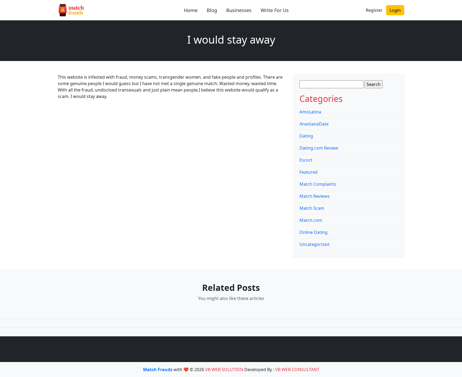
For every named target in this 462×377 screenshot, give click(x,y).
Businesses (239, 10)
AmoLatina (310, 112)
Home (191, 10)
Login (395, 10)
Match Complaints (317, 184)
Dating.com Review (318, 148)
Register (374, 10)
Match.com (310, 220)
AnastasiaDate (314, 124)
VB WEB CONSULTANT (297, 369)
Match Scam (311, 208)
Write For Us (275, 10)
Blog (212, 10)
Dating (306, 136)
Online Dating (313, 232)
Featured (308, 172)
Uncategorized (314, 244)
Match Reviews (314, 196)
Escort (305, 160)
